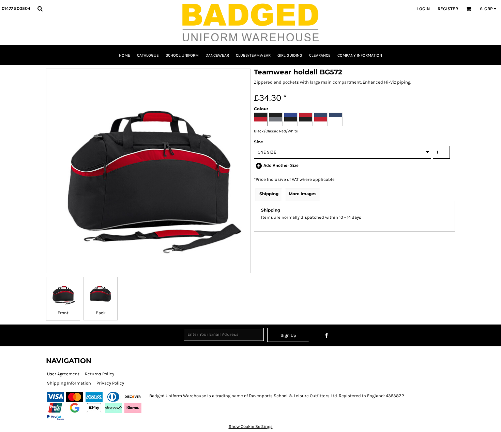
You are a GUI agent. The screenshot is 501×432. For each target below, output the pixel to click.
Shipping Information (69, 383)
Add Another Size (281, 165)
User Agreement (63, 373)
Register (448, 8)
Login (423, 8)
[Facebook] (327, 335)
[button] (40, 8)
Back (101, 312)
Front (63, 312)
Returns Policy (99, 373)
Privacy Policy (110, 383)
